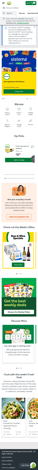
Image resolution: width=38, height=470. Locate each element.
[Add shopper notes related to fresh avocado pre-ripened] (32, 147)
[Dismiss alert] (34, 27)
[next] (33, 159)
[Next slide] (34, 98)
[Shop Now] (18, 250)
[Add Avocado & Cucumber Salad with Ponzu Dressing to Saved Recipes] (23, 400)
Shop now (19, 91)
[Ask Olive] (33, 466)
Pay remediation (7, 461)
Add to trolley (19, 160)
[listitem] (16, 273)
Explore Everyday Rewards (19, 217)
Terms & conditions (8, 468)
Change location (23, 23)
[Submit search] (4, 13)
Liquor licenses (7, 457)
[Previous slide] (31, 98)
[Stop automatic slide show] (27, 98)
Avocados (21, 381)
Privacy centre (6, 464)
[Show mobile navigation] (3, 3)
